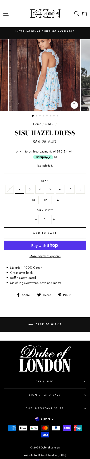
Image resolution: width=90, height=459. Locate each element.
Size (45, 181)
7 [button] (54, 116)
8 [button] (58, 116)
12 (45, 200)
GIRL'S (49, 124)
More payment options (45, 256)
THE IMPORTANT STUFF (45, 408)
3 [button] (40, 116)
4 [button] (44, 116)
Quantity (45, 210)
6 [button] (51, 116)
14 (57, 200)
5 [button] (47, 116)
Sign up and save (45, 395)
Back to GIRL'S (48, 324)
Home (37, 124)
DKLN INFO (45, 381)
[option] (45, 31)
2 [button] (37, 116)
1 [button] (33, 116)
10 (33, 200)
